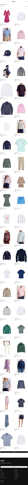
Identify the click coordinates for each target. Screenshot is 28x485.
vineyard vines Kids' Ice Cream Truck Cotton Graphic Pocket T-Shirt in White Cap (3, 282)
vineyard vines (2, 42)
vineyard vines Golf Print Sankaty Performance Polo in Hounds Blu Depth (17, 282)
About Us (16, 471)
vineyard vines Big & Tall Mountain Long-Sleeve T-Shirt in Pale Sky (17, 245)
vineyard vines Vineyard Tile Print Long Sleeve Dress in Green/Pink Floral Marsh (17, 190)
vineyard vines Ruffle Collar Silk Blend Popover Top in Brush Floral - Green (3, 245)
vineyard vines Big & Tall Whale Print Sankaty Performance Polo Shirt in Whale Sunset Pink (17, 61)
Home (1, 471)
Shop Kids (2, 475)
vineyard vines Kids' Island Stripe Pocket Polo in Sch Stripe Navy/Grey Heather (17, 411)
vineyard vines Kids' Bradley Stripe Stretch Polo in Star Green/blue (17, 337)
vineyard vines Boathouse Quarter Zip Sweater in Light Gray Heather (3, 319)
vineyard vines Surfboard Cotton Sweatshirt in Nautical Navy (17, 374)
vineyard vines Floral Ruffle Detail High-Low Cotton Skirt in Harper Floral (3, 374)
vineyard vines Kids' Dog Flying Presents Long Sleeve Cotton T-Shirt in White (17, 24)
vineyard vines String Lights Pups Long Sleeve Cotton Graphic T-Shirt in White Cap (3, 98)
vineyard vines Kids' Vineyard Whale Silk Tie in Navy (3, 429)
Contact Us (16, 478)
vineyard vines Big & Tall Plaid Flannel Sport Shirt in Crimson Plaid (17, 98)
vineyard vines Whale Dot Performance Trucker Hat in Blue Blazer (3, 61)
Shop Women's (2, 474)
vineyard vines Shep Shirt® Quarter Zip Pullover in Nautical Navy (3, 116)
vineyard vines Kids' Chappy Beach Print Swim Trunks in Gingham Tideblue (17, 208)
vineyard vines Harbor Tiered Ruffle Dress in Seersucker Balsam (3, 208)
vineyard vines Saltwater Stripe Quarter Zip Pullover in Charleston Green (3, 337)
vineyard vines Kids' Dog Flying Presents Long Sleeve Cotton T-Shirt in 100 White (17, 319)
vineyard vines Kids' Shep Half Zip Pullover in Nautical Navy (3, 153)
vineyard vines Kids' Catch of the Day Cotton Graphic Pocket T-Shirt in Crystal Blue (17, 153)
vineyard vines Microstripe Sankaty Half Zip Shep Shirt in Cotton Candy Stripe (17, 116)
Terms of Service (17, 475)
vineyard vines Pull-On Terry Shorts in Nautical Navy (17, 429)
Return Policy (16, 474)
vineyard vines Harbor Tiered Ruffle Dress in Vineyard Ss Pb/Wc (3, 411)
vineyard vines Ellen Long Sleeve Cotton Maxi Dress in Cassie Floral (3, 24)
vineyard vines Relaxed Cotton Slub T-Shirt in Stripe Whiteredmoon (3, 190)
